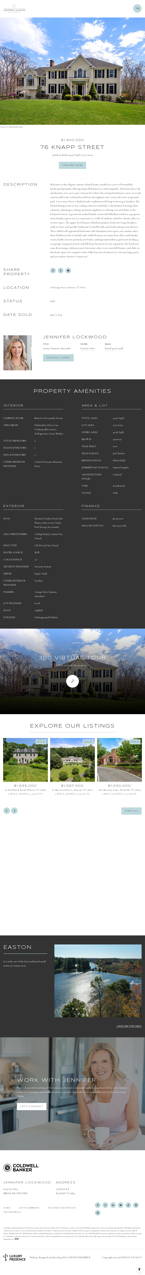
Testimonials (12, 1212)
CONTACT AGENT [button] (58, 358)
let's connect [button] (31, 1106)
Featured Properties (62, 1208)
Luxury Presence (79, 1257)
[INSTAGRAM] (105, 1205)
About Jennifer (29, 1208)
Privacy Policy (132, 1257)
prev (6, 810)
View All (131, 811)
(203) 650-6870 (87, 348)
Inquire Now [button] (72, 165)
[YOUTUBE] (120, 1205)
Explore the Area (130, 1026)
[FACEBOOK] (98, 1205)
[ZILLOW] (98, 1213)
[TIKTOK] (128, 1205)
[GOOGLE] (136, 1205)
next (14, 810)
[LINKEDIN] (113, 1205)
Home (6, 1208)
